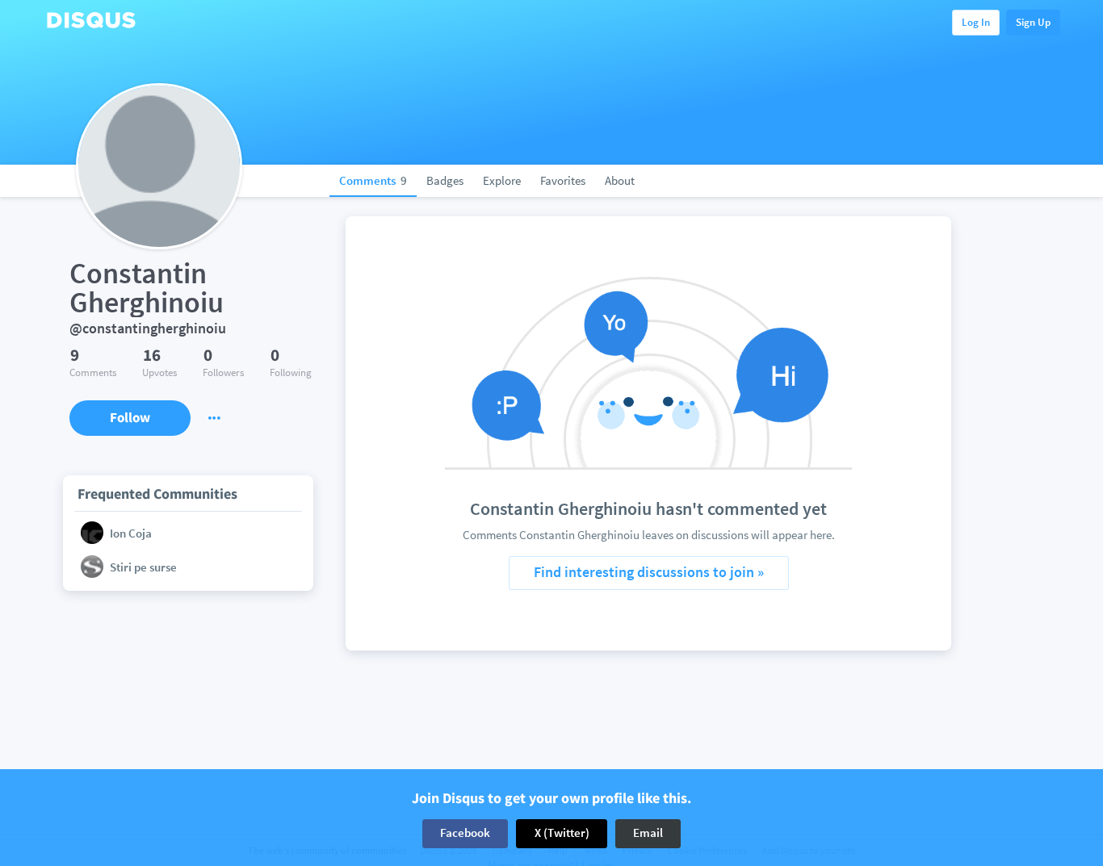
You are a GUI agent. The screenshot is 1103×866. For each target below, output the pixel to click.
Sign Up (1033, 22)
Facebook (465, 833)
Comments (373, 180)
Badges (444, 180)
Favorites (562, 180)
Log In (976, 22)
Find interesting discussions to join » (649, 572)
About (620, 180)
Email (648, 833)
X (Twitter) (562, 833)
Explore (502, 180)
